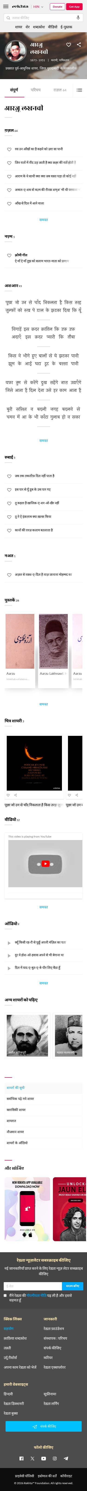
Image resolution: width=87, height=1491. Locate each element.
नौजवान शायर (15, 1132)
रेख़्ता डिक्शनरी (14, 1403)
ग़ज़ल (60, 90)
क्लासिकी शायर (16, 1110)
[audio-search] (78, 18)
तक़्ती (7, 1348)
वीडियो (52, 27)
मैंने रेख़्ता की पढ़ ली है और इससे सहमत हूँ (40, 1297)
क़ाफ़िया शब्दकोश (15, 1338)
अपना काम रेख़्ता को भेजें (20, 1367)
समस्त (43, 221)
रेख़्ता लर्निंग (51, 1403)
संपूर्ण (14, 90)
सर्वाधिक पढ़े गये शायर (20, 1099)
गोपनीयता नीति (36, 1295)
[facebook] (21, 1458)
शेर (28, 27)
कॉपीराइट (66, 1476)
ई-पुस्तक (66, 27)
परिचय (36, 90)
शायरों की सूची (16, 1088)
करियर (48, 1357)
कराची (54, 60)
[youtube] (43, 1458)
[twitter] (32, 1458)
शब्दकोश (39, 27)
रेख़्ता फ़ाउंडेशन (54, 1328)
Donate (57, 6)
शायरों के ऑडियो (17, 1143)
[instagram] (54, 1458)
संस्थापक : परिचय (55, 1338)
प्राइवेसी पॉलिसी (24, 1476)
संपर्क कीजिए (52, 1348)
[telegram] (66, 1458)
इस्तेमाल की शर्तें (47, 1476)
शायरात (11, 1121)
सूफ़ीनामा (50, 1394)
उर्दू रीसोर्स (10, 1357)
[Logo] (20, 7)
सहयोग (8, 1328)
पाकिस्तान (64, 60)
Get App (74, 6)
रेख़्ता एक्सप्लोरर (55, 1367)
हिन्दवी (8, 1394)
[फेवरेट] (68, 44)
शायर (18, 27)
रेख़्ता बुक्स (11, 1413)
